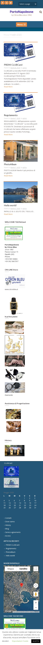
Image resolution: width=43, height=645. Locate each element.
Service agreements (13, 532)
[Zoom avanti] (35, 602)
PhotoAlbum (10, 164)
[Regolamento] (21, 102)
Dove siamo (10, 521)
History (8, 525)
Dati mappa (30, 611)
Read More (8, 87)
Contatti (8, 518)
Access (8, 536)
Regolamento (11, 115)
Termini (37, 611)
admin (25, 68)
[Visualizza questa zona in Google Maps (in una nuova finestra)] (8, 611)
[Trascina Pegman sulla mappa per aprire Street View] (35, 594)
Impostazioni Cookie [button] (20, 641)
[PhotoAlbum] (21, 151)
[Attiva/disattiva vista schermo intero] (35, 568)
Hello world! (10, 205)
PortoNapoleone (21, 12)
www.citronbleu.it (11, 289)
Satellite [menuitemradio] (23, 569)
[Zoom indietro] (35, 607)
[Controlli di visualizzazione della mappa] (35, 585)
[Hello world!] (21, 192)
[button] (21, 587)
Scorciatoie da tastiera (19, 611)
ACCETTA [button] (36, 641)
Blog (7, 529)
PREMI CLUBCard (13, 65)
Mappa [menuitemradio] (11, 569)
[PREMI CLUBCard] (21, 52)
